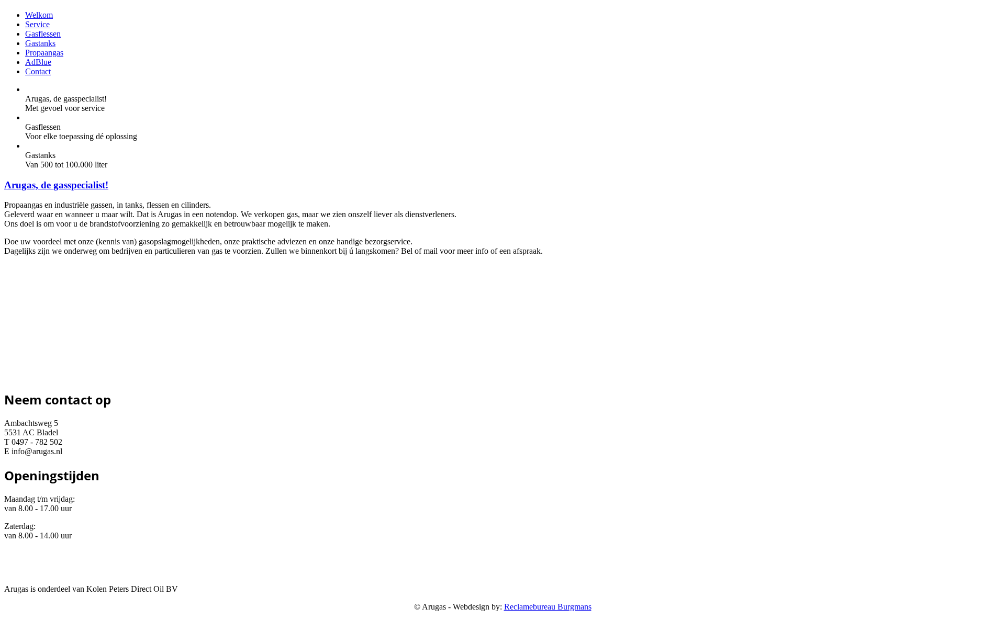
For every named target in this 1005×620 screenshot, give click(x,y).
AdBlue (38, 62)
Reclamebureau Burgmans (547, 606)
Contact (38, 71)
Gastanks (40, 43)
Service (37, 24)
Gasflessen (43, 33)
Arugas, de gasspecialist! (56, 184)
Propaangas (44, 52)
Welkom (39, 14)
